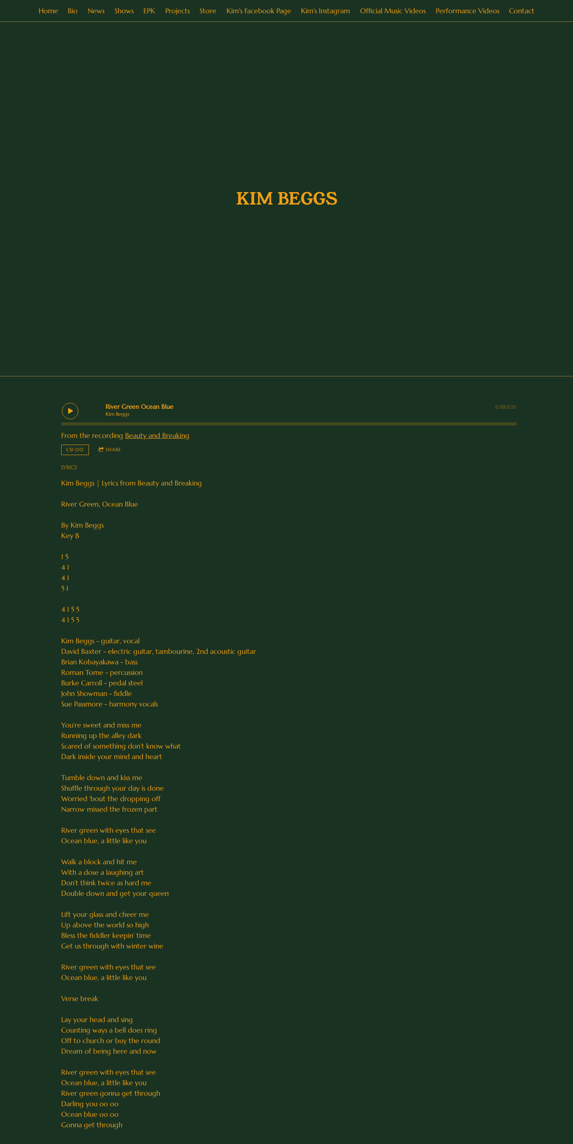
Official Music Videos (393, 10)
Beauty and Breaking (157, 435)
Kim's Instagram (325, 10)
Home (48, 10)
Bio (73, 10)
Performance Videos (467, 10)
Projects (177, 10)
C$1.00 (75, 449)
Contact (521, 10)
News (96, 10)
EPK (149, 10)
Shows (124, 10)
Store (208, 10)
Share (113, 449)
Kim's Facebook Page (258, 10)
